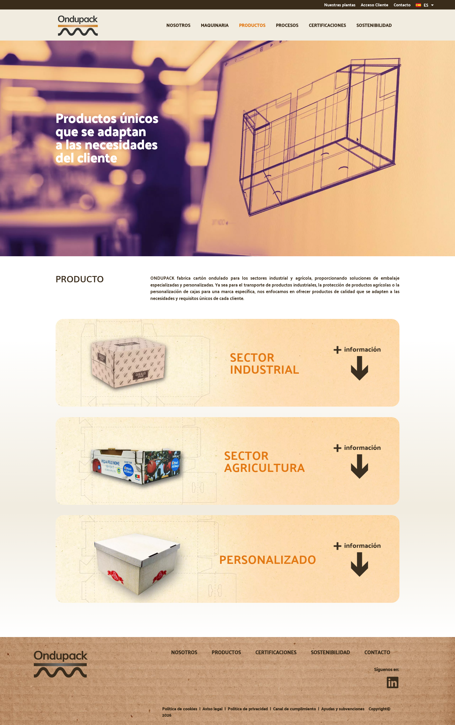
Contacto (402, 4)
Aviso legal (212, 708)
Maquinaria (215, 25)
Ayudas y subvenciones (342, 708)
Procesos (287, 25)
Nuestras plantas (339, 4)
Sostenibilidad (374, 25)
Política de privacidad (248, 708)
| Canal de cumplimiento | (295, 708)
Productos (252, 25)
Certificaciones (327, 25)
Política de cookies (179, 708)
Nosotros (178, 25)
